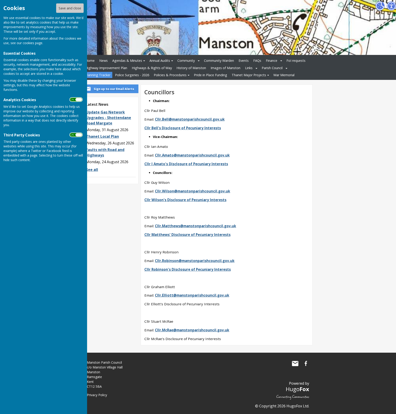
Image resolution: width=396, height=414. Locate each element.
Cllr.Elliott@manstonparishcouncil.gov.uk (192, 295)
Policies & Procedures (170, 75)
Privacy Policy (97, 395)
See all (92, 169)
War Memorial (283, 75)
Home (90, 60)
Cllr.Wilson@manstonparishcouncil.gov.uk (192, 191)
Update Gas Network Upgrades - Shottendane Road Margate (108, 118)
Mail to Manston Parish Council (295, 363)
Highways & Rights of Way (152, 68)
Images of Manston (225, 68)
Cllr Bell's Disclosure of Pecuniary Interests (182, 128)
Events (244, 60)
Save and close (70, 8)
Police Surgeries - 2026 (132, 75)
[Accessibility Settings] (391, 6)
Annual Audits (159, 60)
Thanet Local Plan (102, 136)
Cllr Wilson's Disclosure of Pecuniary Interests (185, 200)
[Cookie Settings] (380, 6)
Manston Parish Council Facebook (305, 363)
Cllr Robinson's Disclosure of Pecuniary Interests (187, 269)
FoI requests (295, 60)
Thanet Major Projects (249, 75)
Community (186, 60)
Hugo (297, 389)
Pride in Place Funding (210, 75)
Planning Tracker (97, 75)
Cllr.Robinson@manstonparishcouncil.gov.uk (194, 260)
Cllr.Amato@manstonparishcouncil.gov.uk (192, 155)
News (103, 60)
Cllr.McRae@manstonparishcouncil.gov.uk (192, 330)
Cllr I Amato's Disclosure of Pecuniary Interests (186, 164)
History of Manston (191, 68)
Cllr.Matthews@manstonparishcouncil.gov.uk (195, 226)
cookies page (32, 43)
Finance (271, 60)
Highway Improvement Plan (106, 68)
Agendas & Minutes (127, 60)
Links (249, 68)
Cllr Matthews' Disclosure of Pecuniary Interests (187, 234)
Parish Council (272, 68)
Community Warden (219, 60)
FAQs (257, 60)
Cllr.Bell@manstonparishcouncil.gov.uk (190, 119)
